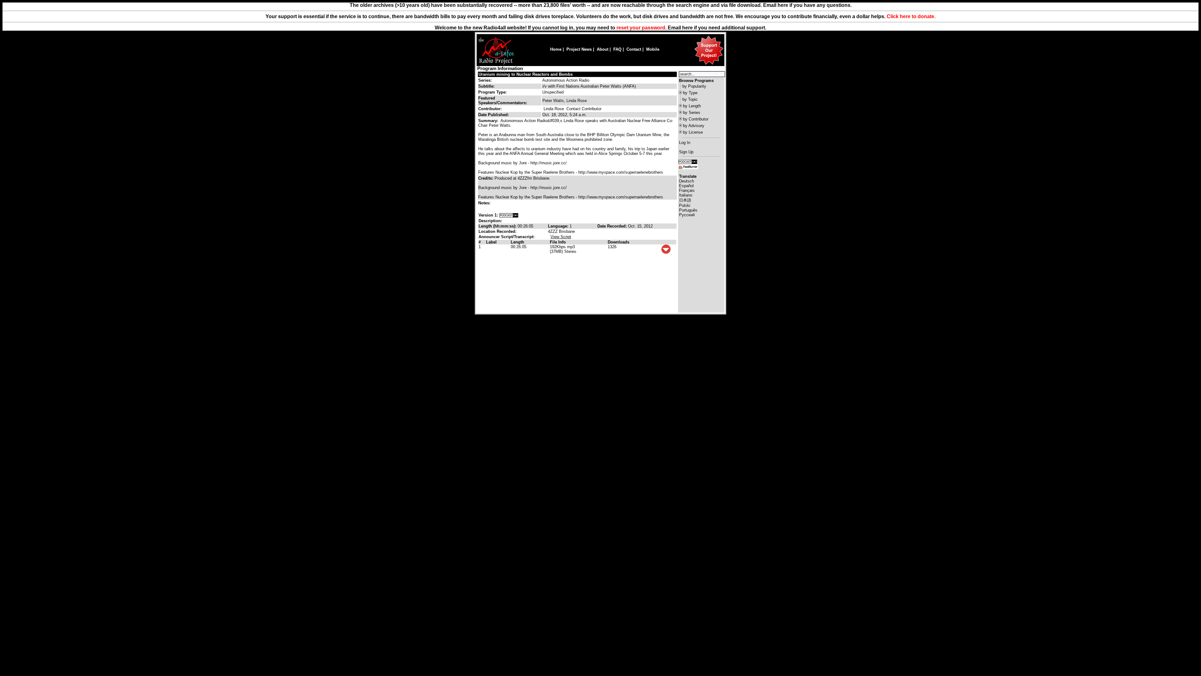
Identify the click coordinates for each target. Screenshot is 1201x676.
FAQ (617, 49)
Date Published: (493, 114)
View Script (560, 236)
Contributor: (490, 108)
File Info (558, 242)
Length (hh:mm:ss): (498, 226)
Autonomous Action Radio (565, 80)
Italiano (685, 195)
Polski (684, 205)
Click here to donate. (911, 16)
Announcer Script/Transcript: (507, 236)
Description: (490, 220)
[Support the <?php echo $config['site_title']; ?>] (708, 64)
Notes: (485, 203)
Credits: (486, 178)
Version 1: (488, 215)
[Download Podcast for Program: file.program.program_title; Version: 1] (509, 215)
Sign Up (686, 152)
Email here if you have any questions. (807, 5)
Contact (633, 49)
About (602, 49)
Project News (579, 49)
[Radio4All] (496, 64)
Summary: (488, 120)
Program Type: (492, 92)
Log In (684, 142)
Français (687, 190)
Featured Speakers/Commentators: (502, 100)
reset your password (640, 27)
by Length (692, 106)
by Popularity (694, 86)
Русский (687, 215)
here (687, 27)
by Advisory (693, 125)
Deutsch (686, 181)
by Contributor (695, 119)
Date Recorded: (612, 226)
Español (686, 185)
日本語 (685, 200)
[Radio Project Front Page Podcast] (687, 161)
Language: (559, 226)
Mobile (652, 49)
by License (693, 132)
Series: (485, 80)
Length (517, 242)
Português (688, 210)
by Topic (690, 99)
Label (491, 242)
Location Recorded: (497, 231)
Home (555, 49)
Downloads (618, 242)
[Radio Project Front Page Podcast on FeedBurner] (688, 166)
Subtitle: (486, 86)
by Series (691, 112)
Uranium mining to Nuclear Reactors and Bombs (526, 74)
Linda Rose (554, 108)
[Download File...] (666, 252)
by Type (690, 92)
